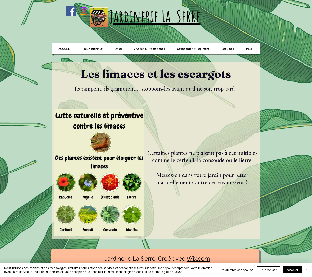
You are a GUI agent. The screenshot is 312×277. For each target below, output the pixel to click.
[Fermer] (306, 270)
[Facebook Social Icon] (71, 11)
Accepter (292, 270)
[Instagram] (83, 11)
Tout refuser (268, 270)
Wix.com (198, 258)
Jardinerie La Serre (155, 16)
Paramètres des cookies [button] (237, 270)
